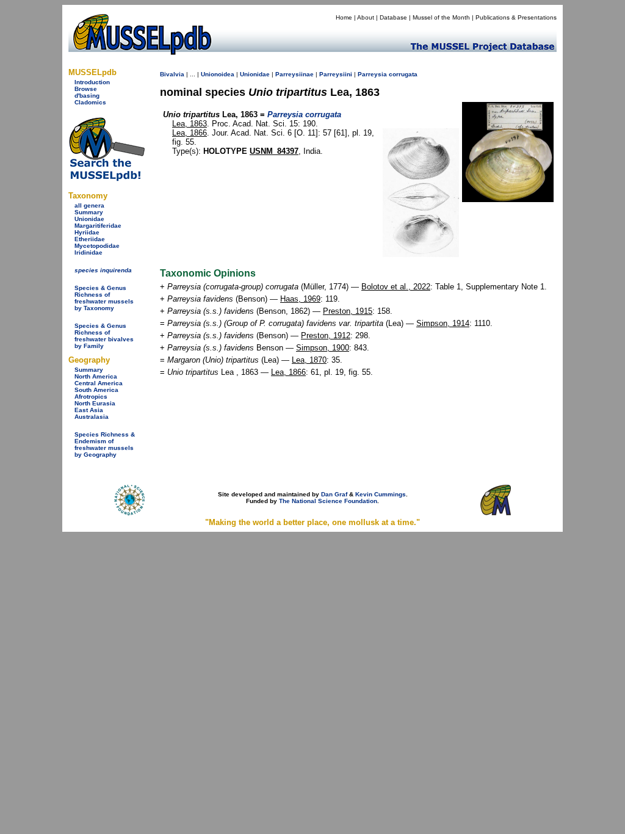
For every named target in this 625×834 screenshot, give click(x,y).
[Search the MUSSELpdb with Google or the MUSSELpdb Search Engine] (106, 178)
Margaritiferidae (97, 225)
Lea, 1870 (309, 359)
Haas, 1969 (300, 298)
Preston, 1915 (347, 311)
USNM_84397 (274, 151)
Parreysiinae (294, 74)
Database (393, 17)
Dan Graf (334, 494)
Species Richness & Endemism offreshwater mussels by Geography (104, 444)
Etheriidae (89, 239)
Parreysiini (335, 74)
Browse (85, 88)
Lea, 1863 (189, 123)
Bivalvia (172, 74)
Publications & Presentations (516, 17)
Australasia (91, 416)
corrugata (403, 74)
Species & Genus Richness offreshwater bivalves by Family (104, 335)
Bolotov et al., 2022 (395, 286)
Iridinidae (88, 252)
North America (95, 376)
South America (96, 389)
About (365, 17)
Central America (98, 383)
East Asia (88, 410)
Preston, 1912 (325, 335)
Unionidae (89, 219)
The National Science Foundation (328, 501)
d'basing (86, 95)
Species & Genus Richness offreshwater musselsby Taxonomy (104, 298)
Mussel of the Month (441, 17)
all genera (89, 205)
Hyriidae (86, 232)
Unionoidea (217, 74)
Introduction (92, 82)
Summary (88, 212)
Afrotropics (90, 396)
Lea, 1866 (189, 132)
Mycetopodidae (97, 245)
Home (344, 17)
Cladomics (90, 102)
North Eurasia (94, 403)
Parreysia (372, 74)
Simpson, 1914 (442, 323)
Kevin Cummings (380, 494)
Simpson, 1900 (322, 347)
